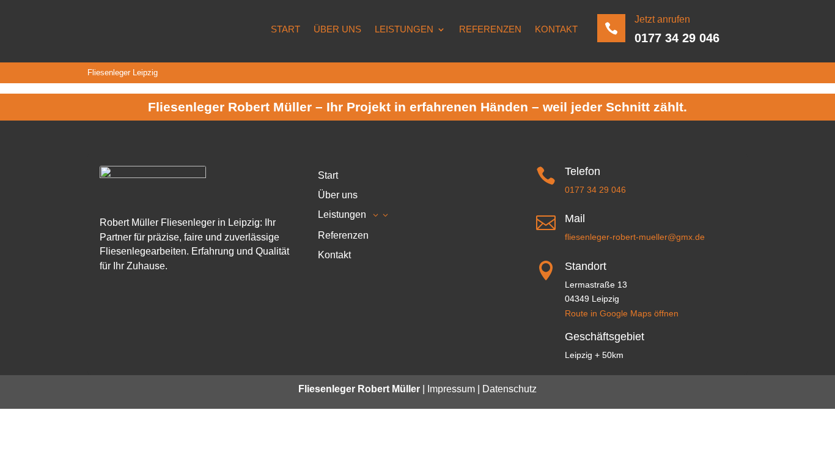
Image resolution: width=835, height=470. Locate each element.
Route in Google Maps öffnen (622, 313)
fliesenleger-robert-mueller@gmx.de (635, 237)
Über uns (337, 29)
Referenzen (490, 29)
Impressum (451, 389)
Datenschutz (508, 389)
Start (285, 29)
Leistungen (404, 29)
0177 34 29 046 (677, 38)
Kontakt (556, 29)
